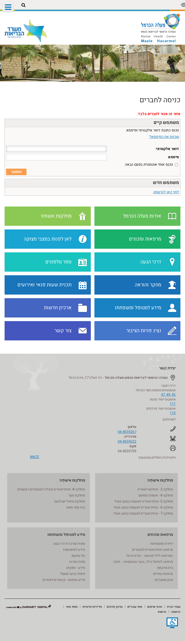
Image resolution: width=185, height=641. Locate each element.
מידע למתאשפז (74, 549)
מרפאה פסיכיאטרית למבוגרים (152, 549)
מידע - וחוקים (75, 567)
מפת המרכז (77, 561)
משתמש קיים (166, 122)
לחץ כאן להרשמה (166, 192)
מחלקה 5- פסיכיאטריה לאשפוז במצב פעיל (143, 501)
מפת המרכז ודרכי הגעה (69, 543)
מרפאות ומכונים (160, 535)
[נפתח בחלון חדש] (172, 623)
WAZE (34, 457)
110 (173, 413)
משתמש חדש (166, 182)
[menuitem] (173, 606)
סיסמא (173, 157)
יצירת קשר (167, 368)
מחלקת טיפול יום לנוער (69, 501)
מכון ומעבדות (164, 579)
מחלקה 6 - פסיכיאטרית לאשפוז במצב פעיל (143, 507)
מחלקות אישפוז (160, 480)
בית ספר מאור (75, 507)
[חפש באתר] (23, 5)
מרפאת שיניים (163, 573)
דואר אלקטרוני (167, 149)
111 (173, 404)
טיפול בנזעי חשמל (72, 573)
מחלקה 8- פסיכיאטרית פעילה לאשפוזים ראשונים (51, 489)
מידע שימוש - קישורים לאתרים (64, 579)
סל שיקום (78, 555)
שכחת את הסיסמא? (164, 136)
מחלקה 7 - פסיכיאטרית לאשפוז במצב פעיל (143, 513)
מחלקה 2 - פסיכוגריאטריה (155, 489)
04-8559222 (127, 441)
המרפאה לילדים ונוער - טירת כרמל (149, 555)
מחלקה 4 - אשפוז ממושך (155, 495)
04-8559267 (127, 431)
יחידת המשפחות (161, 543)
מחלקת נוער (76, 495)
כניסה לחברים (159, 100)
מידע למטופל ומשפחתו (66, 535)
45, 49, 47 (168, 394)
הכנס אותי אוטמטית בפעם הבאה (149, 164)
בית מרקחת (165, 567)
